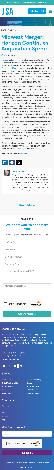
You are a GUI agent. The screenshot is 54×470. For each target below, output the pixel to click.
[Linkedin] (4, 366)
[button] (50, 11)
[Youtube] (15, 366)
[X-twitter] (9, 366)
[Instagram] (20, 366)
